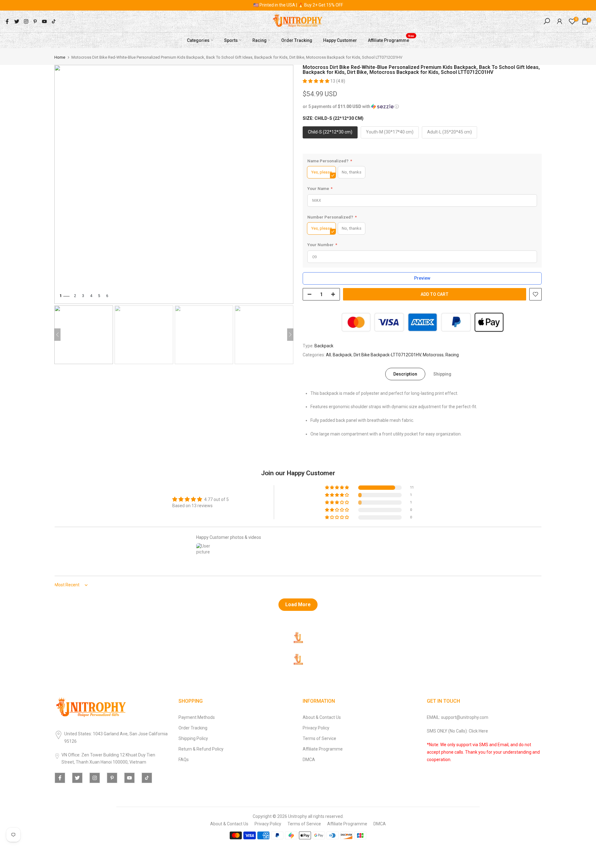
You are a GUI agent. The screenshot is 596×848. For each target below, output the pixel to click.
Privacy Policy (316, 727)
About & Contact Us (322, 717)
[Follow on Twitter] (16, 21)
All (328, 354)
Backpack (323, 345)
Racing (259, 40)
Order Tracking (296, 40)
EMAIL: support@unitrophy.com (457, 717)
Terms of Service (319, 738)
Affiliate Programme (391, 39)
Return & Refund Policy (201, 749)
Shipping (442, 374)
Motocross (433, 354)
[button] (316, 81)
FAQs (183, 759)
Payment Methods (196, 717)
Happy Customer (340, 40)
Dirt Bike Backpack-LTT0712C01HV (387, 354)
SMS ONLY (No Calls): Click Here (457, 730)
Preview (422, 278)
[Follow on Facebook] (7, 21)
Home (59, 57)
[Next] (290, 334)
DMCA (309, 759)
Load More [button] (298, 604)
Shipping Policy (193, 738)
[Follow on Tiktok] (54, 21)
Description (405, 374)
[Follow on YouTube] (44, 21)
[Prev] (57, 334)
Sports (231, 40)
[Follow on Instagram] (26, 21)
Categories (198, 40)
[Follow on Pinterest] (35, 21)
